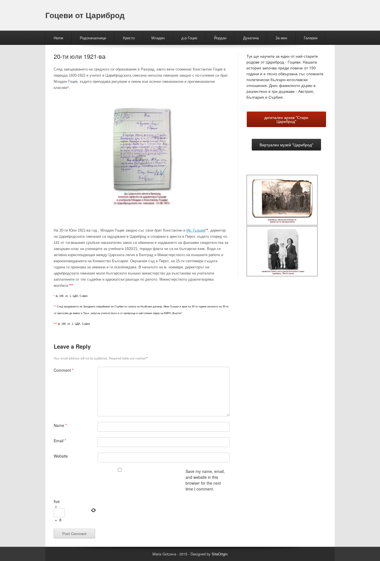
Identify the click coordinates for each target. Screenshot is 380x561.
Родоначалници (93, 37)
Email (60, 440)
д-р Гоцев (189, 37)
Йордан (220, 37)
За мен (281, 37)
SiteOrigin (220, 554)
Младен (158, 37)
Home (58, 37)
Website (61, 456)
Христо (129, 37)
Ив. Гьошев (195, 230)
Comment (63, 370)
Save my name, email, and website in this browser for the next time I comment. (205, 480)
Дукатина (251, 37)
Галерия (310, 37)
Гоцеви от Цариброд (85, 15)
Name (60, 425)
